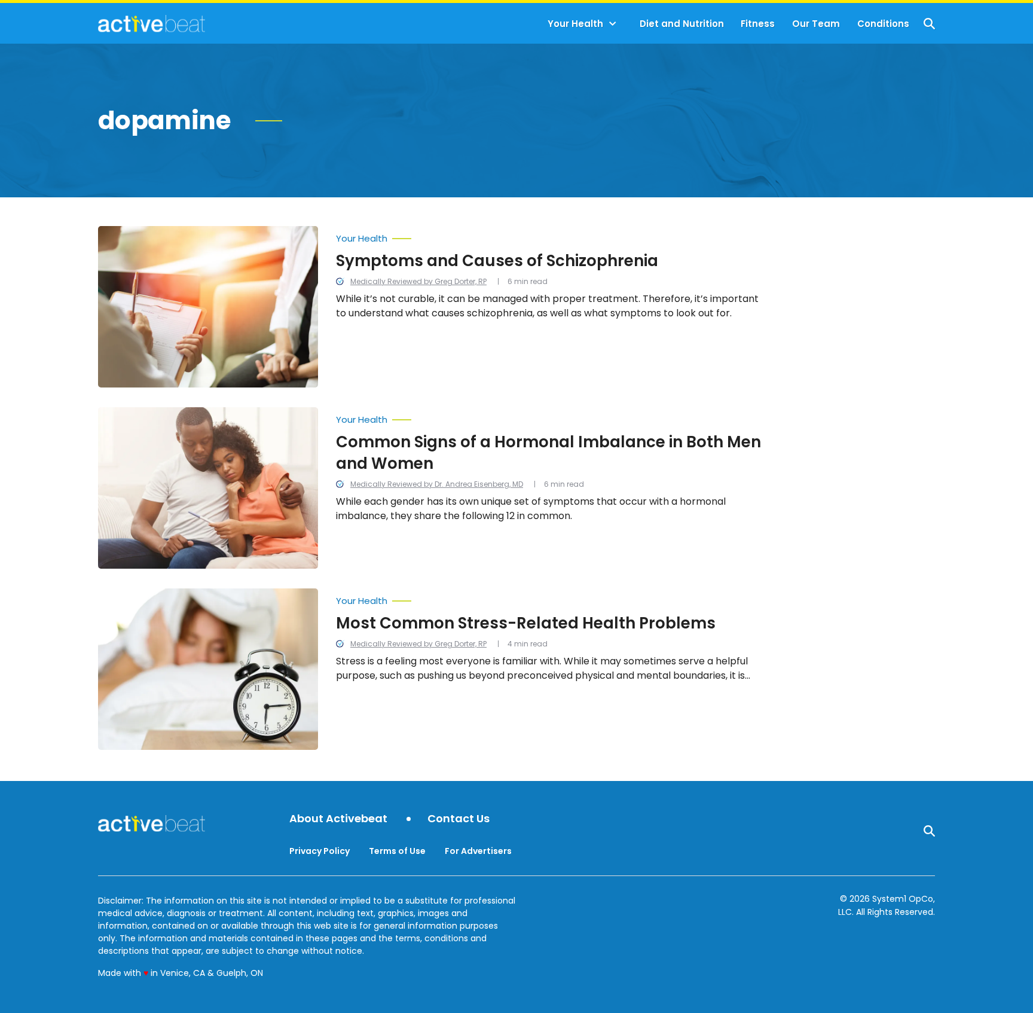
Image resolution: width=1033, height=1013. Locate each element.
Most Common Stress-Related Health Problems (526, 623)
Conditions (883, 24)
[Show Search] (929, 23)
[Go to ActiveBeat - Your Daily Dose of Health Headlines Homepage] (151, 23)
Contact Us (458, 819)
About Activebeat (338, 819)
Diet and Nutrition (682, 24)
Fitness (758, 24)
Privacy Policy (319, 851)
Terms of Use (397, 851)
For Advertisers (478, 851)
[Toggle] (612, 24)
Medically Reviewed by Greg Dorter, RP (418, 281)
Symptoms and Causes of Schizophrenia (497, 260)
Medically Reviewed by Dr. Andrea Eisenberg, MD (436, 484)
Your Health (575, 24)
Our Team (816, 24)
